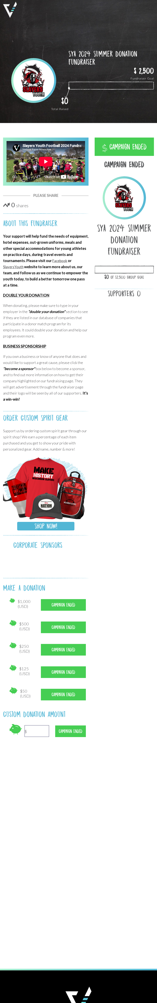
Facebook (59, 261)
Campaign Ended (127, 146)
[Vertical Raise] (10, 10)
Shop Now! (46, 526)
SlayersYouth (13, 267)
